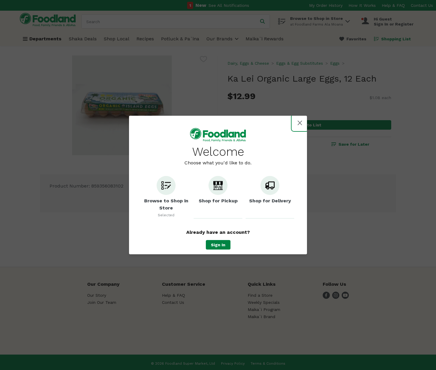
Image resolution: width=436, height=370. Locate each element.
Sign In (218, 244)
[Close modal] (300, 123)
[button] (166, 197)
